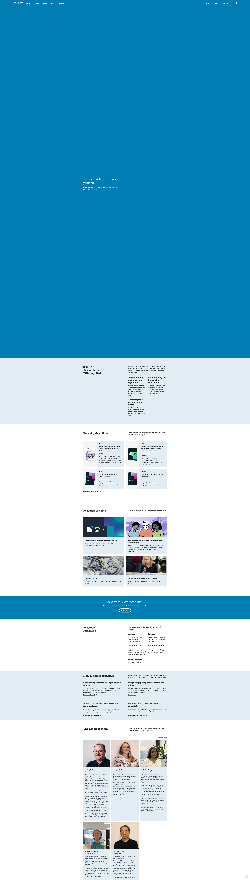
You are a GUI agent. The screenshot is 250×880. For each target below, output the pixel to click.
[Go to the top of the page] (246, 876)
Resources (61, 3)
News (215, 3)
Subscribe (231, 3)
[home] (18, 3)
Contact (223, 3)
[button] (30, 3)
